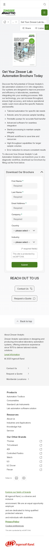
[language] (4, 4)
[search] (45, 4)
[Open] (44, 12)
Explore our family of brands (18, 492)
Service (10, 430)
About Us (11, 419)
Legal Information (12, 354)
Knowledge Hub (14, 426)
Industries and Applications (19, 423)
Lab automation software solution (21, 408)
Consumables (13, 400)
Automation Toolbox (16, 396)
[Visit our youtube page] (23, 478)
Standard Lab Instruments (18, 404)
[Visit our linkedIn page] (16, 478)
